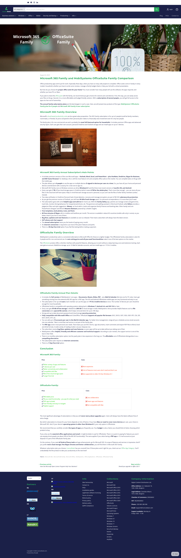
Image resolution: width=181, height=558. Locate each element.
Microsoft (110, 482)
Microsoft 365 (49, 457)
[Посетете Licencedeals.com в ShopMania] (32, 501)
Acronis (109, 537)
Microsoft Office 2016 (113, 493)
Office (30, 16)
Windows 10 (110, 521)
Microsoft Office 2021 (113, 498)
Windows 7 (110, 516)
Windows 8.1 (111, 519)
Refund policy (86, 498)
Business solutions (8, 16)
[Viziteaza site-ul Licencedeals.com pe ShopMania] (56, 499)
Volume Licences (112, 506)
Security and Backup (50, 16)
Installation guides (88, 490)
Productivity (64, 16)
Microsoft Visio (111, 511)
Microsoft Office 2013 (113, 490)
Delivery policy (86, 503)
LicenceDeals (70, 448)
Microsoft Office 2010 (113, 487)
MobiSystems (80, 457)
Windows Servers (112, 526)
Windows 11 (110, 524)
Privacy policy (86, 500)
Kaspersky (110, 534)
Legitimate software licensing (91, 493)
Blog (161, 16)
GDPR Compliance (88, 506)
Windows (21, 16)
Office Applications (89, 457)
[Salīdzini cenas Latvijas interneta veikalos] (65, 483)
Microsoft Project (112, 508)
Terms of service (87, 495)
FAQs (167, 16)
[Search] (156, 9)
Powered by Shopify (32, 553)
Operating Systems (113, 513)
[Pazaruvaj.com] (32, 492)
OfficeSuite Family (108, 457)
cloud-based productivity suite (57, 116)
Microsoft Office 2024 (113, 500)
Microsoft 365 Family (59, 457)
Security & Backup (112, 529)
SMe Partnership (87, 482)
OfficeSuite (46, 243)
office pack (58, 96)
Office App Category (127, 448)
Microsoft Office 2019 (113, 495)
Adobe (38, 16)
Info (73, 16)
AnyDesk (109, 539)
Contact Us (175, 16)
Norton (109, 531)
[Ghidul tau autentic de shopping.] (55, 494)
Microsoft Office (70, 457)
